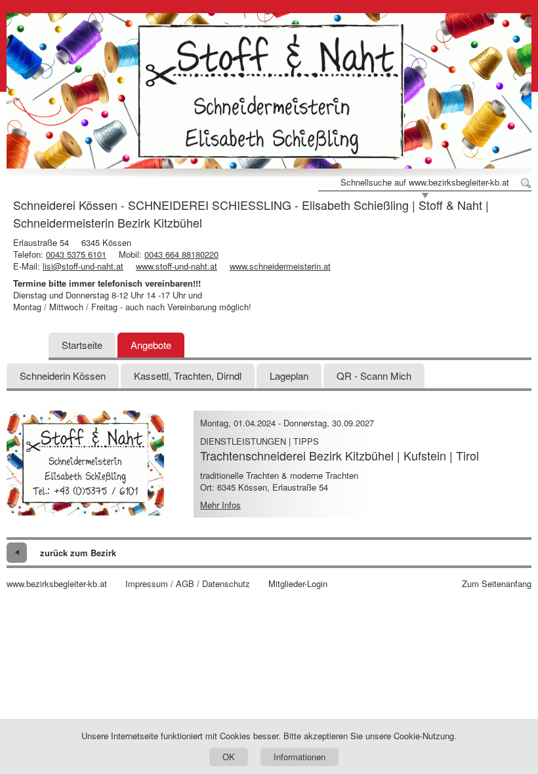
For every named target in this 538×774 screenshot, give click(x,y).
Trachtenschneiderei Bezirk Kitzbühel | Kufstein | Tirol (339, 455)
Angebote (151, 345)
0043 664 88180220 (181, 254)
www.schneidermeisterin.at (280, 266)
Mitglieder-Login (297, 584)
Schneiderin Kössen (63, 375)
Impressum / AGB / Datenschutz (187, 584)
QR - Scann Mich (374, 375)
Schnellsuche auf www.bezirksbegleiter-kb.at (425, 182)
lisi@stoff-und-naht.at (83, 266)
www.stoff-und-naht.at (176, 266)
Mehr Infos (220, 505)
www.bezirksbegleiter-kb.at (57, 584)
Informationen (299, 756)
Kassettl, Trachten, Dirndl (187, 375)
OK (228, 756)
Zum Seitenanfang (496, 584)
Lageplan (289, 375)
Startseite (82, 345)
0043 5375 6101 (76, 254)
